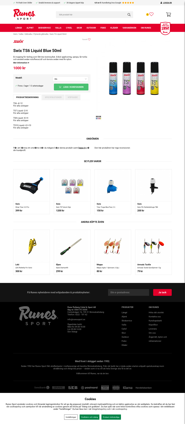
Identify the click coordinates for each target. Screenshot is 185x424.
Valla (58, 28)
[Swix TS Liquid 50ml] (133, 112)
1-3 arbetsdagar (36, 86)
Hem (15, 34)
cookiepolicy (121, 409)
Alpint (30, 28)
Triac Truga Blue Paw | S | (106, 207)
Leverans (153, 329)
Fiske (103, 28)
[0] (151, 14)
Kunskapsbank (155, 320)
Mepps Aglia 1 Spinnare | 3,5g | (108, 268)
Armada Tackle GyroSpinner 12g (149, 268)
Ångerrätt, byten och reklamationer (158, 339)
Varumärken (129, 28)
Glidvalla (28, 34)
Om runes (146, 28)
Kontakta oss (155, 316)
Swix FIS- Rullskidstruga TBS (147, 207)
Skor (79, 28)
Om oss (152, 333)
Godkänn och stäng (89, 417)
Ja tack (162, 292)
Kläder (114, 28)
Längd (18, 28)
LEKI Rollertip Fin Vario (23, 268)
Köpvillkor (153, 325)
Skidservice (44, 28)
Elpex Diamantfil (62, 268)
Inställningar (71, 417)
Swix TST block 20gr (63, 207)
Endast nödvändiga (111, 417)
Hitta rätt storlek (156, 312)
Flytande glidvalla (40, 34)
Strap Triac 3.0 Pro (22, 207)
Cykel (69, 28)
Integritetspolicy (99, 409)
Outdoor (91, 28)
